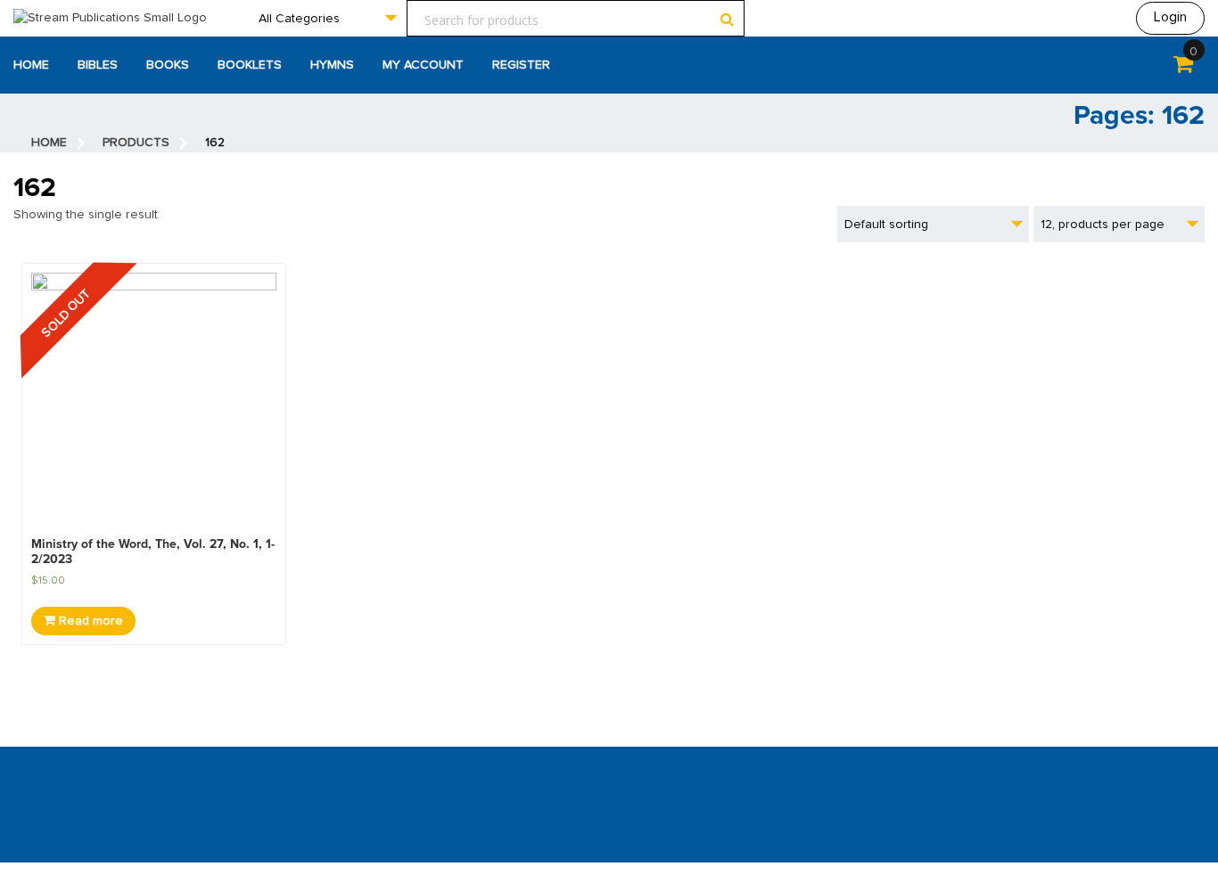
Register (521, 65)
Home (31, 65)
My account (423, 65)
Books (167, 65)
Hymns (332, 65)
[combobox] (327, 18)
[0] (1183, 67)
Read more (89, 621)
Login (1170, 17)
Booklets (250, 65)
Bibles (98, 65)
